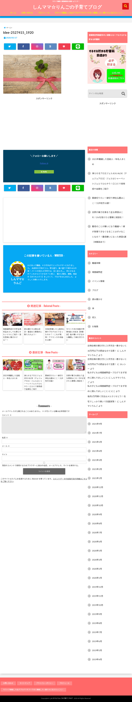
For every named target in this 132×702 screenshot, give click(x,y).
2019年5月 (97, 650)
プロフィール (44, 13)
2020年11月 (97, 496)
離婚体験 (96, 263)
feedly (44, 172)
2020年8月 (97, 524)
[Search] (123, 94)
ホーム (13, 13)
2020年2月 (97, 569)
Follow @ (44, 163)
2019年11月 (97, 596)
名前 (5, 438)
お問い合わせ (27, 13)
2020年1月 (97, 578)
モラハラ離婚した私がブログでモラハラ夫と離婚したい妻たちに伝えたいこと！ (89, 13)
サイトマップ (25, 683)
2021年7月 (97, 433)
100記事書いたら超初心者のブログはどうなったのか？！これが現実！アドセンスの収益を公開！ (54, 334)
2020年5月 (97, 551)
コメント (6, 415)
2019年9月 (97, 614)
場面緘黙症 (97, 272)
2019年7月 (97, 632)
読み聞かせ (97, 299)
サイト (4, 455)
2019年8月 (97, 623)
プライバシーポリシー (44, 683)
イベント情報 (98, 281)
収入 (94, 318)
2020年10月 (97, 505)
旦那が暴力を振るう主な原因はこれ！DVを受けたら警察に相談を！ (75, 378)
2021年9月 (97, 424)
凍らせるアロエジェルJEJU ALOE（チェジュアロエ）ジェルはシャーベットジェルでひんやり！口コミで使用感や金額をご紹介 (33, 382)
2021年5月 (97, 442)
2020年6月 (97, 542)
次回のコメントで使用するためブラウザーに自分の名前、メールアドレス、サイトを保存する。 (41, 466)
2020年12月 (97, 487)
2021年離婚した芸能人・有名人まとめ (11, 377)
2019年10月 (97, 605)
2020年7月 (97, 533)
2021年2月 (97, 469)
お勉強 (95, 327)
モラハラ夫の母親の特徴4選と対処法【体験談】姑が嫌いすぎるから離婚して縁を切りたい (75, 334)
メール (6, 446)
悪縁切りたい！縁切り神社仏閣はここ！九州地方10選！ (54, 378)
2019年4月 (97, 660)
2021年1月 (97, 478)
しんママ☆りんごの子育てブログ (67, 7)
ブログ (95, 290)
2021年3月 (97, 460)
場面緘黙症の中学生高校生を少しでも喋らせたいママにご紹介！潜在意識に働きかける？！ (12, 334)
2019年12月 (97, 587)
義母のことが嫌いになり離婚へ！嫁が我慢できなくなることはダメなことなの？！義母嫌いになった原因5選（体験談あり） (109, 234)
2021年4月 (97, 451)
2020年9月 (97, 515)
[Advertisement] (26, 128)
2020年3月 (97, 560)
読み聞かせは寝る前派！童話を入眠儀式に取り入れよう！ (33, 332)
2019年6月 (97, 641)
